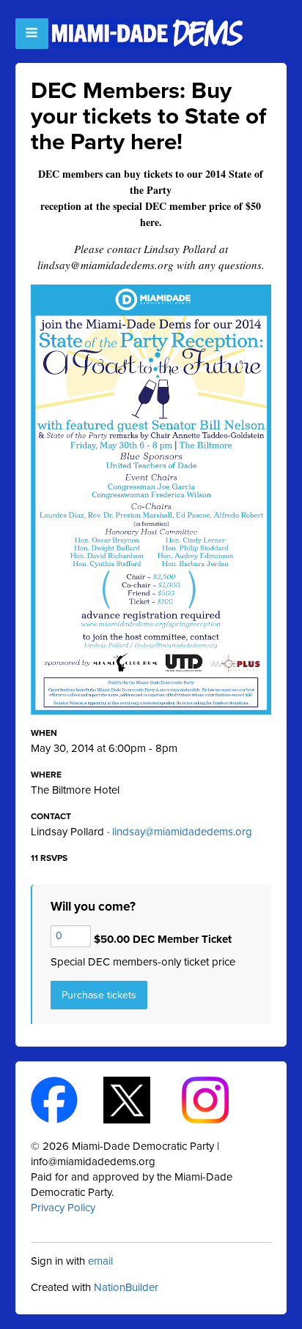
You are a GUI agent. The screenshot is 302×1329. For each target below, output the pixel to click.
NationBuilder (126, 1287)
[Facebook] (67, 1099)
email (100, 1261)
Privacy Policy (63, 1207)
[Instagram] (218, 1099)
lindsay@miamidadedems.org (182, 831)
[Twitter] (139, 1099)
